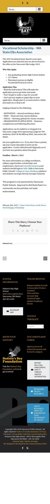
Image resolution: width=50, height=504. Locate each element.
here (22, 142)
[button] (5, 258)
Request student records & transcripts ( (37, 288)
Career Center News (27, 205)
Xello (25, 168)
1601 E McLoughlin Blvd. (13, 294)
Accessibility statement (22, 434)
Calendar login (17, 441)
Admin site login (31, 441)
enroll (37, 205)
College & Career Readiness (27, 171)
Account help (32, 296)
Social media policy (39, 434)
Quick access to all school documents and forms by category (36, 349)
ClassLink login (33, 298)
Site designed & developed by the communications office (25, 444)
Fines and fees (33, 293)
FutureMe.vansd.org (31, 166)
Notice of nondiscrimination (28, 432)
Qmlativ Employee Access (34, 302)
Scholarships (19, 208)
